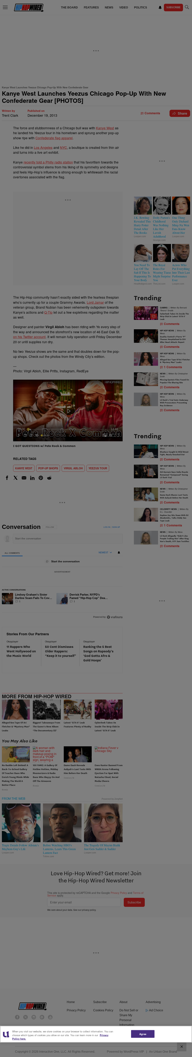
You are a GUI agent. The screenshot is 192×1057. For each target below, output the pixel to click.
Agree (142, 1034)
